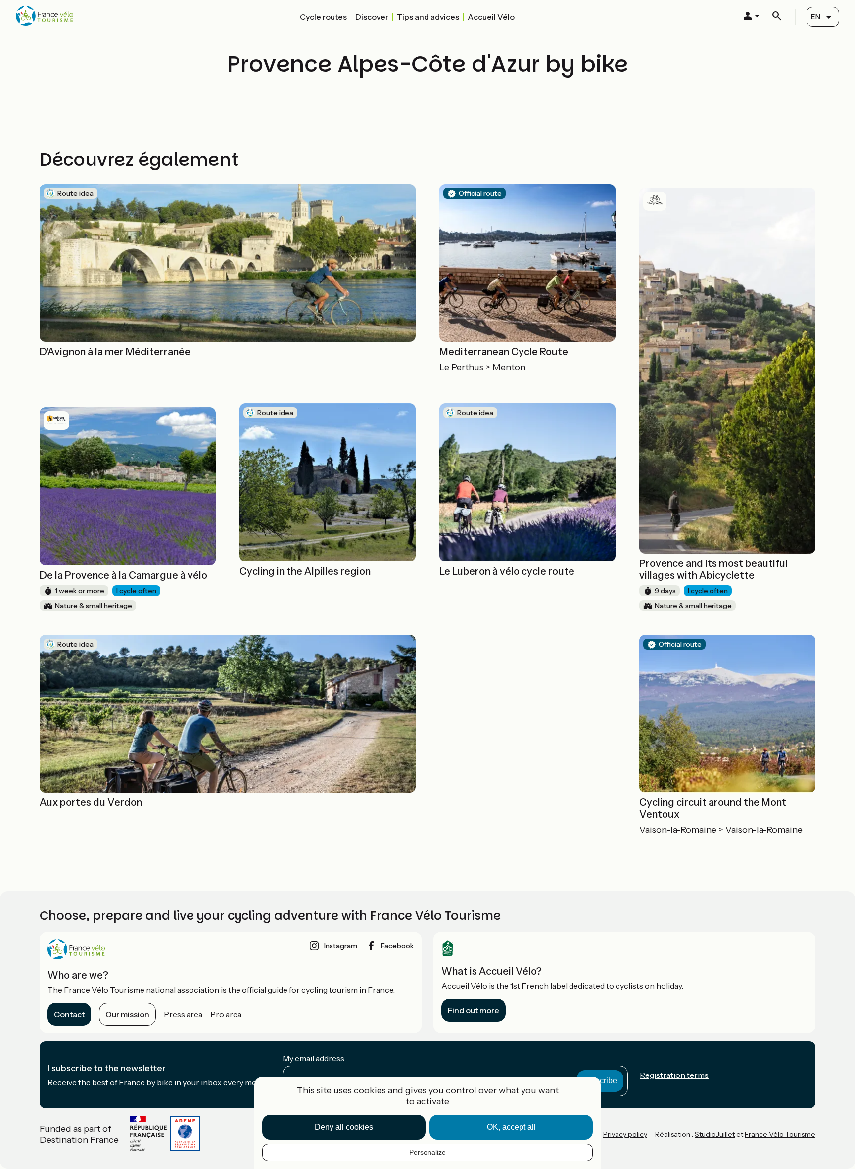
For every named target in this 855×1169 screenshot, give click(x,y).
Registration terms (674, 1075)
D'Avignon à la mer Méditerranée (115, 352)
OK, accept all (511, 1127)
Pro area (225, 1014)
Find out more (473, 1010)
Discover (371, 17)
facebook (397, 945)
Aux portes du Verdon (91, 802)
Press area (183, 1014)
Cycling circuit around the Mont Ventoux (712, 808)
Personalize (427, 1152)
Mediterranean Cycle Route (503, 352)
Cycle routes (323, 17)
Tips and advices (428, 17)
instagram (340, 945)
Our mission (127, 1014)
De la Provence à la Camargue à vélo (123, 575)
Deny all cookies (344, 1127)
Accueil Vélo (491, 17)
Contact (69, 1014)
